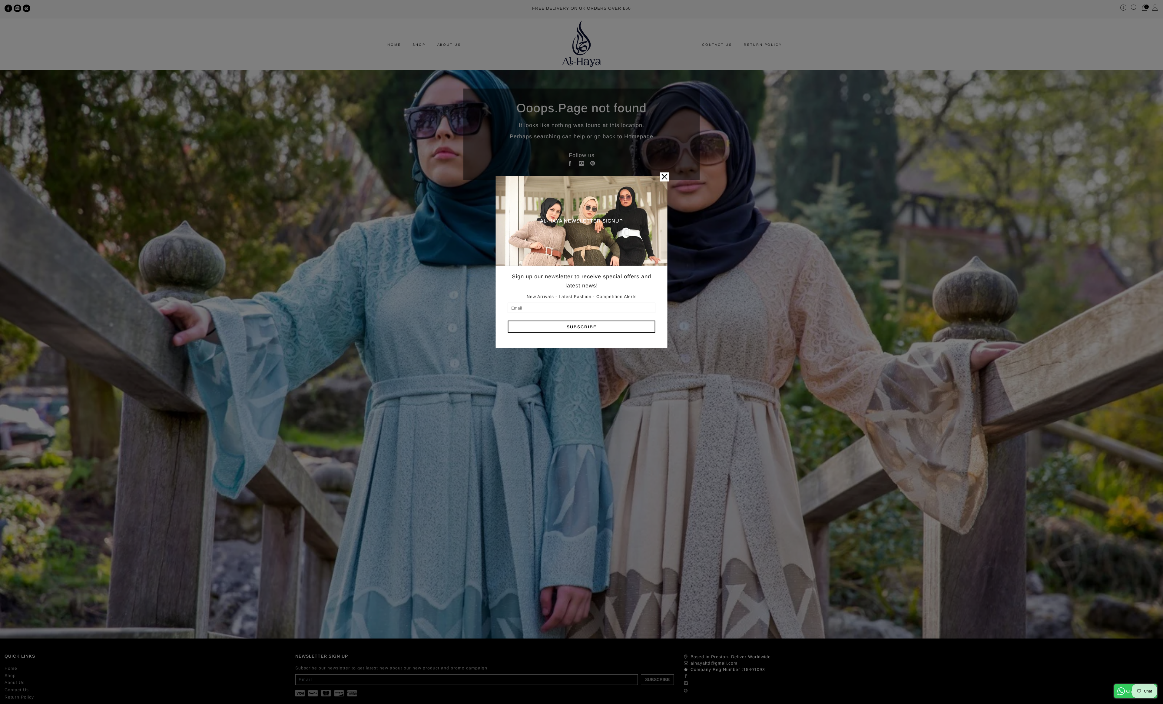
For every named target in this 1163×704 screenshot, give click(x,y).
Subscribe (582, 326)
